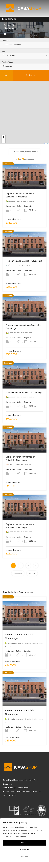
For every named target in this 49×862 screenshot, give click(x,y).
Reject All (24, 856)
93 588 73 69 (10, 19)
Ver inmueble (24, 184)
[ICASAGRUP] (24, 13)
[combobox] (24, 45)
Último (31, 573)
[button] (3, 137)
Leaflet (46, 143)
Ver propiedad (24, 623)
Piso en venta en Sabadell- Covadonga (24, 261)
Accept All (24, 843)
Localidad (6, 41)
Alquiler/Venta (7, 62)
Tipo (3, 51)
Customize (24, 850)
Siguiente (17, 573)
